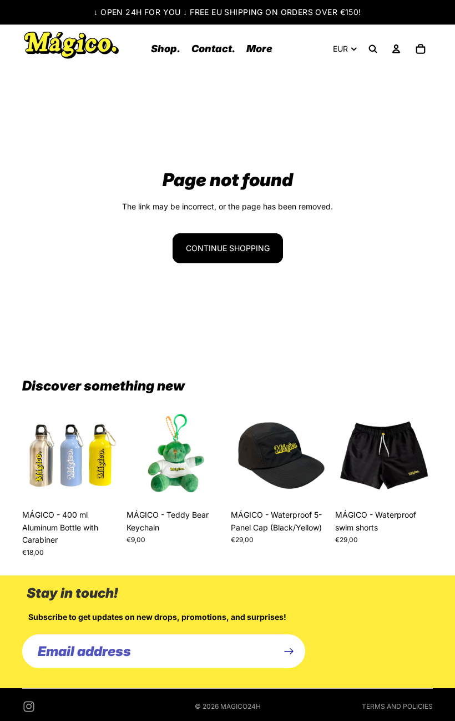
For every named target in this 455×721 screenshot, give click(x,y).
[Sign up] (289, 651)
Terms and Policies (397, 706)
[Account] (396, 49)
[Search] (373, 49)
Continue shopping (228, 248)
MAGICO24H (240, 706)
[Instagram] (29, 706)
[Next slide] (107, 455)
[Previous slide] (34, 455)
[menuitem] (259, 48)
